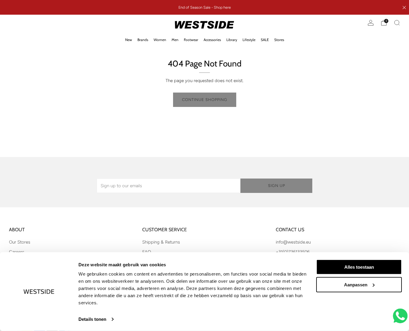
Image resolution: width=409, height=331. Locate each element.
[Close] (404, 7)
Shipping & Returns (161, 242)
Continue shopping (204, 99)
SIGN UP (276, 185)
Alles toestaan (359, 267)
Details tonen (92, 319)
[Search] (397, 23)
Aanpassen (355, 284)
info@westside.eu (293, 242)
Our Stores (19, 242)
